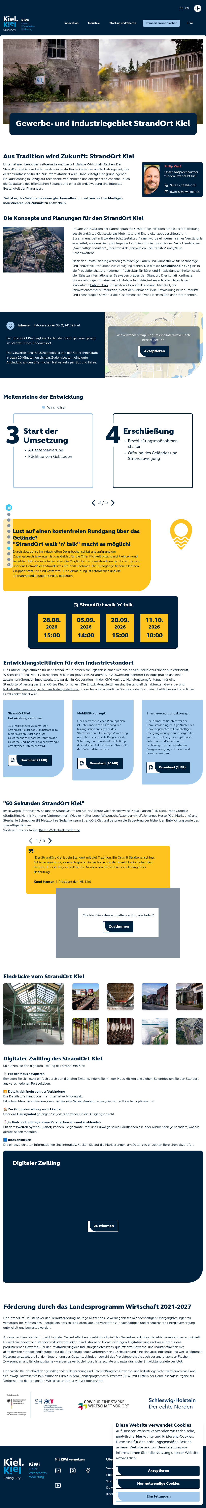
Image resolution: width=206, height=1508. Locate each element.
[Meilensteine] (8, 531)
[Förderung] (8, 559)
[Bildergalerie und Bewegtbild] (8, 548)
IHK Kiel (159, 811)
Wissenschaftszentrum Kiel (121, 815)
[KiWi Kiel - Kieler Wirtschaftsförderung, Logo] (19, 23)
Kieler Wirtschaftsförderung (59, 830)
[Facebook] (87, 1470)
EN (187, 8)
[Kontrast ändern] (197, 8)
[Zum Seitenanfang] (8, 564)
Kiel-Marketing (179, 815)
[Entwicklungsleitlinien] (8, 542)
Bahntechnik (99, 285)
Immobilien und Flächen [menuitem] (161, 23)
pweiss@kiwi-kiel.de (184, 192)
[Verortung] (8, 525)
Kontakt (112, 1494)
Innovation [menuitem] (71, 23)
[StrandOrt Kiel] (33, 1014)
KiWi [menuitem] (190, 23)
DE (181, 8)
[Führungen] (8, 537)
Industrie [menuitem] (94, 23)
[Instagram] (72, 1470)
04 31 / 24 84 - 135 (183, 185)
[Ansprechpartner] (8, 514)
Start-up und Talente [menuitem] (122, 23)
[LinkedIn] (58, 1470)
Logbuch (112, 1475)
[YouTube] (58, 1485)
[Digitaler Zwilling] (8, 553)
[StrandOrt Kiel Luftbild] (155, 1031)
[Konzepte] (8, 520)
